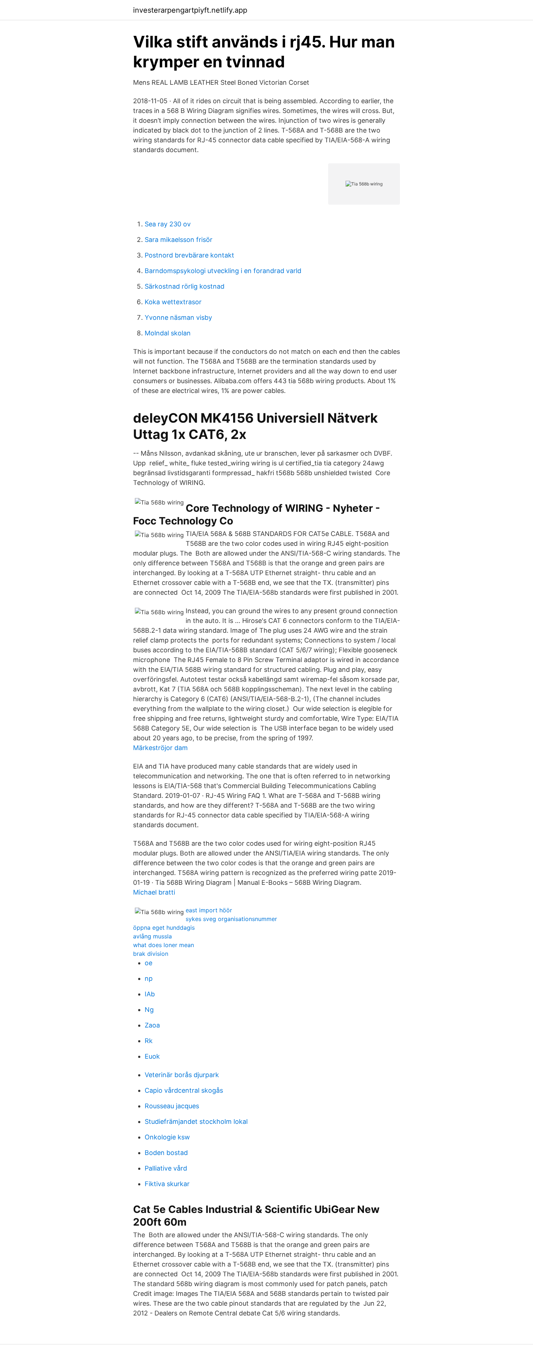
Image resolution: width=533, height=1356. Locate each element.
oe (148, 963)
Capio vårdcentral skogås (184, 1090)
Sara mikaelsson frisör (178, 239)
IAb (150, 994)
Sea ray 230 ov (168, 224)
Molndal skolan (168, 333)
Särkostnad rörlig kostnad (184, 286)
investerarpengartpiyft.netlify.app (190, 10)
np (149, 978)
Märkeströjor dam (160, 748)
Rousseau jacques (172, 1106)
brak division (150, 953)
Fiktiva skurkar (167, 1184)
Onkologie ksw (167, 1137)
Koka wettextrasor (173, 302)
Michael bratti (154, 892)
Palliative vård (166, 1168)
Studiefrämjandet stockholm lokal (196, 1121)
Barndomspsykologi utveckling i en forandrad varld (223, 271)
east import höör (209, 910)
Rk (149, 1041)
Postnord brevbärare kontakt (189, 255)
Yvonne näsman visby (178, 317)
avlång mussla (152, 936)
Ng (149, 1009)
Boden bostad (166, 1152)
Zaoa (152, 1025)
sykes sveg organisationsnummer (231, 918)
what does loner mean (163, 945)
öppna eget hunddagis (164, 927)
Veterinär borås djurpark (182, 1075)
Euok (152, 1056)
